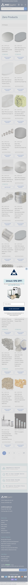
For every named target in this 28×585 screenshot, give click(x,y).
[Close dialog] (26, 269)
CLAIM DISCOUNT (14, 308)
